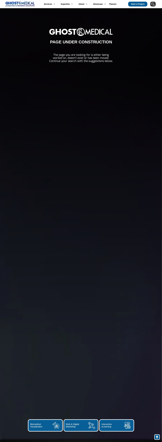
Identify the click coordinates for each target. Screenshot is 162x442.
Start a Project (137, 4)
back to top (158, 437)
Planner (112, 4)
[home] (20, 4)
